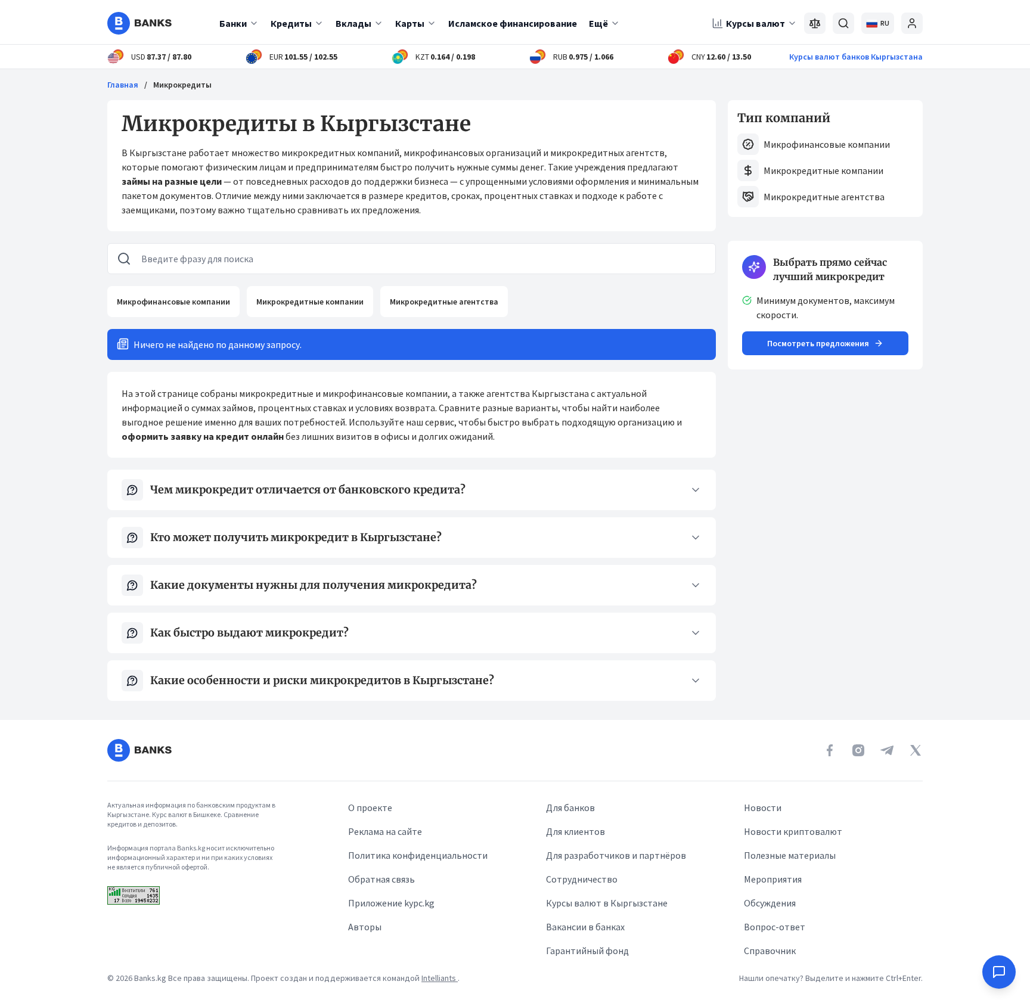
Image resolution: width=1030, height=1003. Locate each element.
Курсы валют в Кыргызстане (607, 903)
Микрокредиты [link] (182, 84)
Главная (122, 84)
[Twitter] (915, 750)
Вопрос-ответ (774, 927)
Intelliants (439, 978)
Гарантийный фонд (587, 951)
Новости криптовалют (793, 831)
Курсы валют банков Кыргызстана (856, 56)
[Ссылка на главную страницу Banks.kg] (139, 23)
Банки (233, 23)
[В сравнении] (815, 23)
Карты (409, 23)
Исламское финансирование (512, 23)
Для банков (570, 807)
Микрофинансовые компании (173, 301)
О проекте (370, 807)
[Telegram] (887, 750)
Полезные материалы (790, 855)
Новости (762, 807)
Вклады (353, 23)
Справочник (770, 951)
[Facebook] (830, 750)
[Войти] (912, 23)
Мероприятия (773, 879)
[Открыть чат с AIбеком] (999, 972)
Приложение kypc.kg (391, 903)
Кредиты (291, 23)
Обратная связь (381, 879)
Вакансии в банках (585, 927)
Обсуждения (770, 903)
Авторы (364, 927)
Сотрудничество (582, 879)
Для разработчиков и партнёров (616, 855)
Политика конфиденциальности (418, 855)
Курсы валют (755, 23)
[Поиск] (843, 23)
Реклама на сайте (385, 831)
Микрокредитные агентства (444, 301)
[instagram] (858, 750)
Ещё (598, 23)
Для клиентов (575, 831)
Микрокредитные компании (310, 301)
